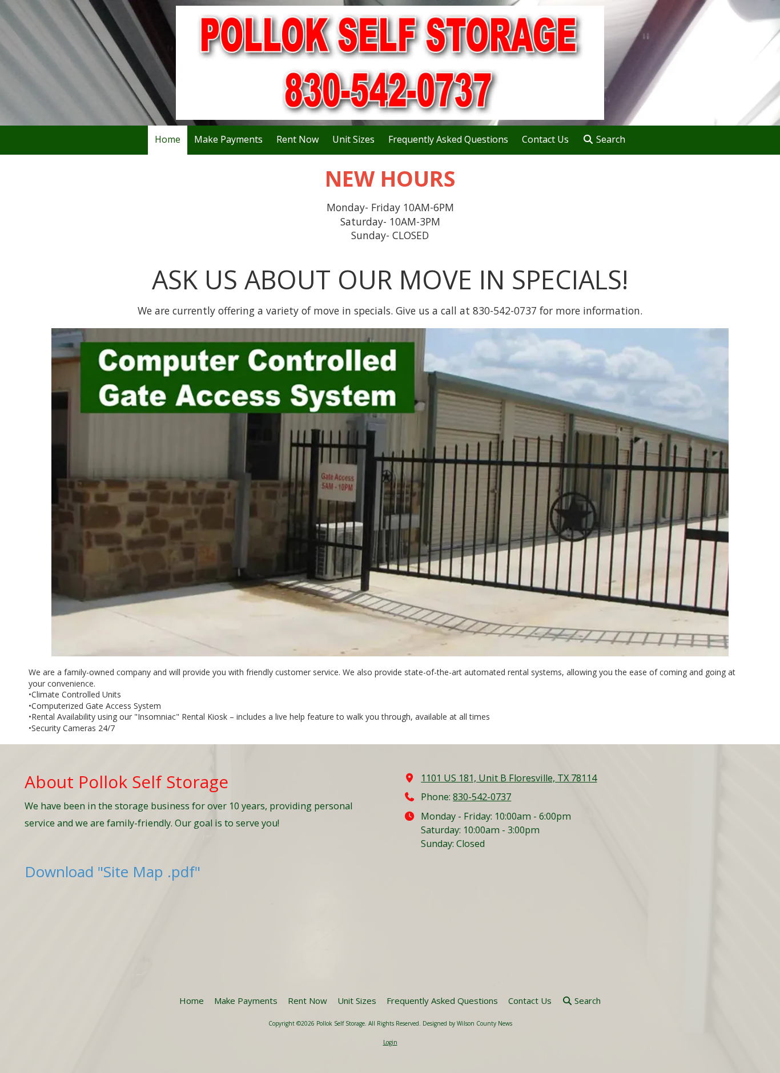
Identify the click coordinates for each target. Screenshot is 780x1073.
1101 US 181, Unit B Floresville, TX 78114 (509, 778)
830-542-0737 (482, 796)
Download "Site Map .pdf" (112, 871)
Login (390, 1042)
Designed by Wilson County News (467, 1023)
